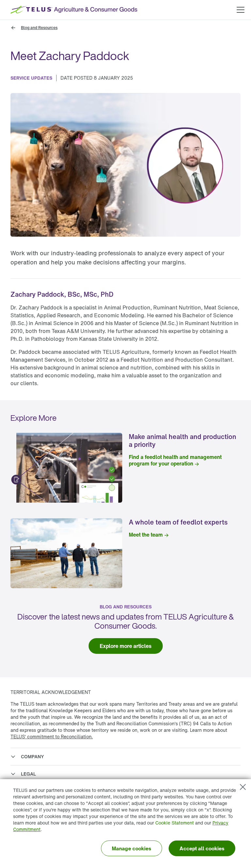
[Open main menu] (240, 10)
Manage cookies (131, 848)
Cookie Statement (174, 822)
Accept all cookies (202, 848)
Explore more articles (126, 646)
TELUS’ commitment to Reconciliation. (51, 736)
